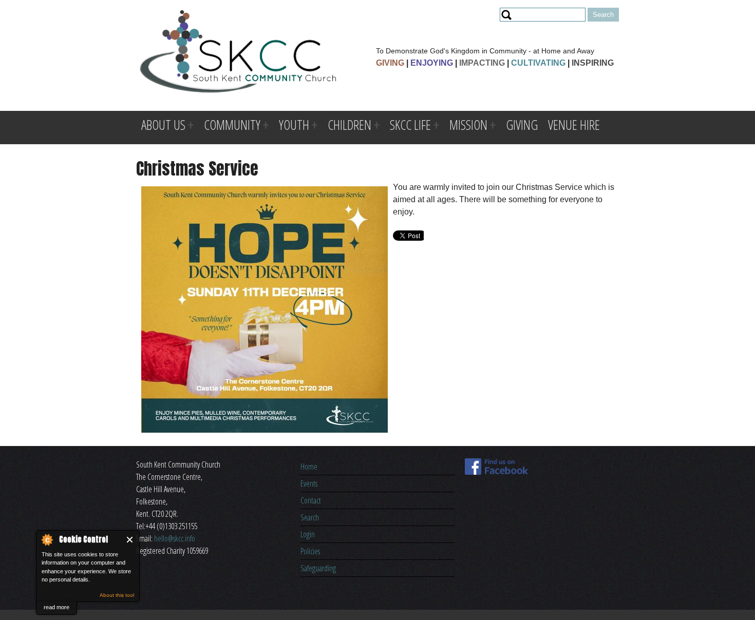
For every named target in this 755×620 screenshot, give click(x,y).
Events (308, 483)
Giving (522, 124)
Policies (310, 551)
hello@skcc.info (174, 538)
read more (56, 607)
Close (130, 539)
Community (232, 124)
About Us (163, 124)
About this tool (117, 595)
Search (309, 517)
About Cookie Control (46, 539)
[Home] (238, 53)
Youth (294, 124)
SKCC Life (410, 124)
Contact (310, 500)
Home (308, 466)
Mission (468, 124)
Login (307, 534)
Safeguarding (318, 568)
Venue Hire (574, 124)
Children (349, 124)
